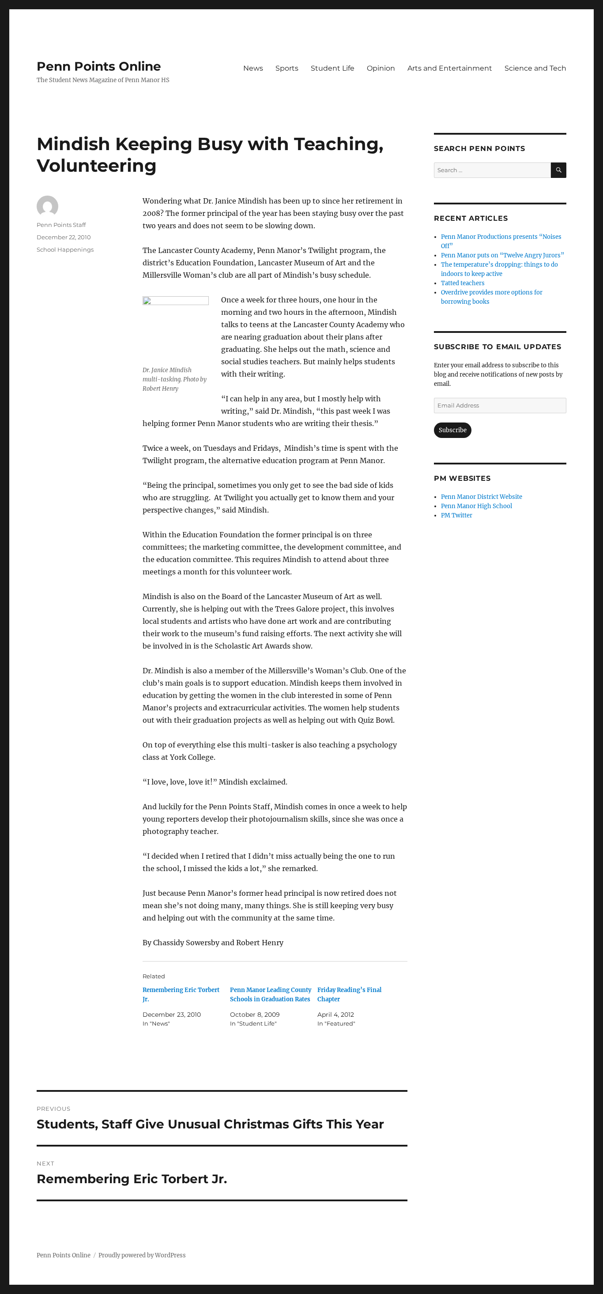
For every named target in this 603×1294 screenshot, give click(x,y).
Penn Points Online (99, 66)
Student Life (332, 68)
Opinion (381, 68)
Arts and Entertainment (449, 68)
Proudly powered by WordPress (142, 1255)
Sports (286, 68)
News (253, 68)
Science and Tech (535, 68)
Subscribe (453, 430)
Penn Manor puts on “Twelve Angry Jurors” (502, 255)
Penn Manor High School (476, 506)
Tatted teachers (463, 283)
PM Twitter (456, 515)
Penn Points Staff (61, 224)
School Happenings (65, 249)
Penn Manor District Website (481, 497)
